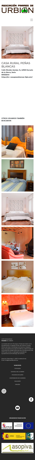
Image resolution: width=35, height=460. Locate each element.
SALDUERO (17, 381)
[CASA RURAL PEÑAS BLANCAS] (17, 209)
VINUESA (17, 384)
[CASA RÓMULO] (17, 310)
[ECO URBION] (17, 243)
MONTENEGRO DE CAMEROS (17, 378)
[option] (17, 42)
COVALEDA (17, 368)
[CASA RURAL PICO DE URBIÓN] (17, 141)
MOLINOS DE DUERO (17, 375)
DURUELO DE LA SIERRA (17, 371)
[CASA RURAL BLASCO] (17, 277)
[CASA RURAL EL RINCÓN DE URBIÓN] (17, 175)
